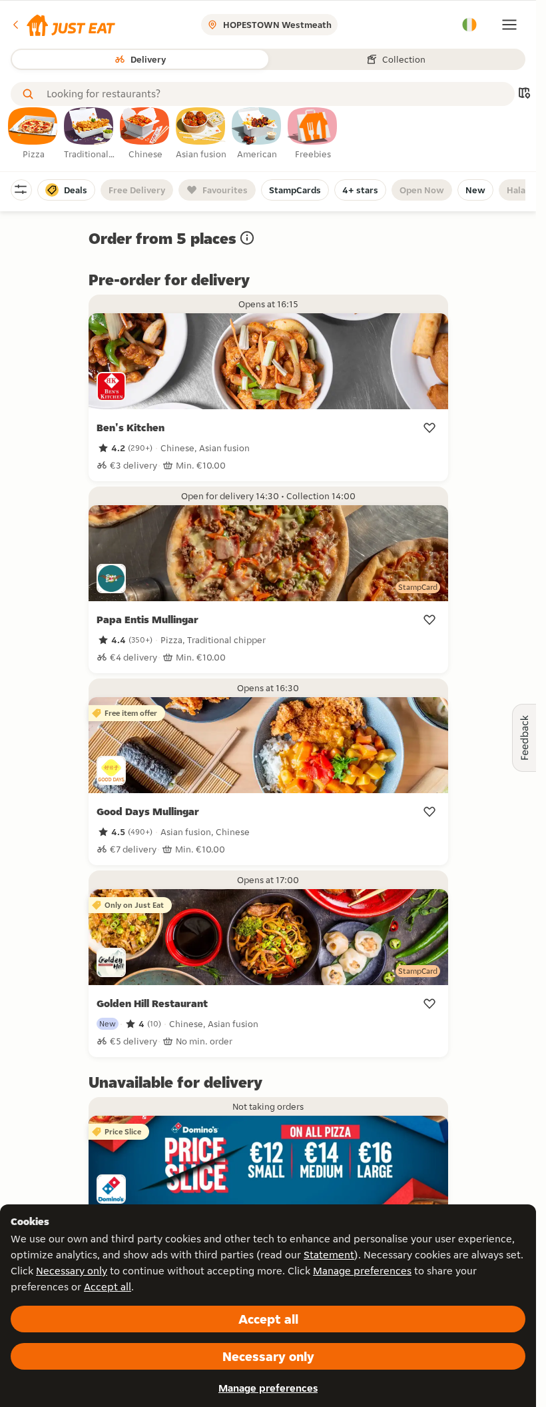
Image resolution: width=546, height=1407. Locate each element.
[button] (63, 24)
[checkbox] (33, 134)
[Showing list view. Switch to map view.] (524, 94)
